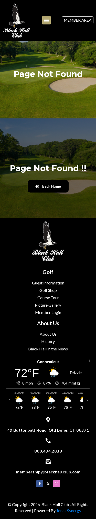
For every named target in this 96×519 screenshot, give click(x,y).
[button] (46, 20)
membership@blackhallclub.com (48, 472)
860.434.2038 (48, 451)
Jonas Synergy (68, 510)
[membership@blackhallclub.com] (48, 461)
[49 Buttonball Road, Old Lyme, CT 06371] (48, 419)
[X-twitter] (48, 483)
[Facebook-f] (39, 483)
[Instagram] (56, 483)
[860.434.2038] (48, 440)
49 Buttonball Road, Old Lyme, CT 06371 (48, 430)
